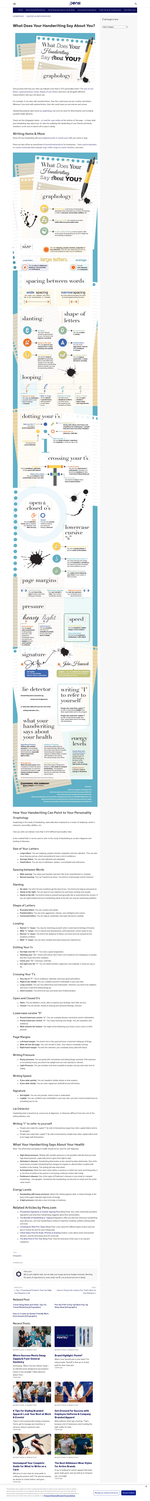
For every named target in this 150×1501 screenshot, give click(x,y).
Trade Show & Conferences (110, 10)
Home (20, 10)
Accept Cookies (129, 1493)
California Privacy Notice (65, 1496)
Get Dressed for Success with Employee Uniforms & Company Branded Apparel (73, 1414)
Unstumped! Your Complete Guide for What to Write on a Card (29, 1466)
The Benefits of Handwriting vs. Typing (36, 1218)
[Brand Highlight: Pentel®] (74, 1336)
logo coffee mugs (50, 147)
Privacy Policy (49, 1496)
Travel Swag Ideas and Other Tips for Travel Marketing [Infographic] (30, 1305)
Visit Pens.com (130, 10)
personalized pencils (46, 138)
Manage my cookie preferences (106, 1493)
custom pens (63, 138)
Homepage (18, 16)
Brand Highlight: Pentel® (69, 1355)
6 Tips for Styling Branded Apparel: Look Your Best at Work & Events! (32, 1414)
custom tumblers (68, 147)
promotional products (54, 144)
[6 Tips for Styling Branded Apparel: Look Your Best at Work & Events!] (32, 1392)
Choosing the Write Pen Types (32, 1227)
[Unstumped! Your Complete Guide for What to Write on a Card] (32, 1444)
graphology (47, 111)
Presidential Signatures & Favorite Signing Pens (40, 1212)
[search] (135, 3)
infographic (17, 1256)
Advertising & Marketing (35, 10)
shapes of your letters (49, 92)
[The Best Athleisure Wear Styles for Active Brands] (74, 1444)
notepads (38, 147)
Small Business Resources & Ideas (61, 10)
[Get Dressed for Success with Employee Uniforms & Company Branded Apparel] (74, 1392)
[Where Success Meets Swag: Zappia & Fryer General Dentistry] (32, 1336)
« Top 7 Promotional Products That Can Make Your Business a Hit (33, 1290)
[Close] (146, 1486)
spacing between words (29, 92)
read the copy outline (52, 120)
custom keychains (89, 144)
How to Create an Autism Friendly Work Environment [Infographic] (31, 1314)
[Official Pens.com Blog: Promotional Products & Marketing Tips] (74, 4)
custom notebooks (23, 147)
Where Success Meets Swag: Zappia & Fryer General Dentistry (29, 1359)
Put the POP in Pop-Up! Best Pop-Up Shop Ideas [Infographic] (71, 1305)
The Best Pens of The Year (31, 1239)
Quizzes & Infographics (87, 10)
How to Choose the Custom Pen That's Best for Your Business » (76, 1290)
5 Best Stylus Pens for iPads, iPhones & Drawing (40, 1233)
